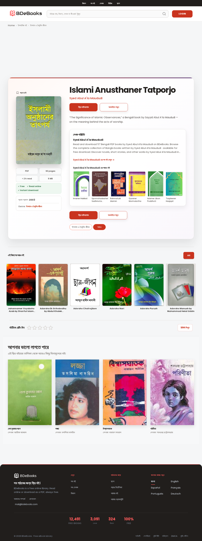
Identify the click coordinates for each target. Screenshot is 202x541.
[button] (21, 92)
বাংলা (153, 481)
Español (155, 487)
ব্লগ (118, 3)
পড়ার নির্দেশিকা (116, 487)
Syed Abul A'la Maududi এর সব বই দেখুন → (93, 159)
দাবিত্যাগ (165, 536)
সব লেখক (74, 487)
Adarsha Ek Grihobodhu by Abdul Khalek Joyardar (53, 310)
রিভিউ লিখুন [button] (185, 327)
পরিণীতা (153, 428)
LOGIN (182, 13)
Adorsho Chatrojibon (85, 308)
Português (157, 493)
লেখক (102, 3)
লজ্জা (57, 428)
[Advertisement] (101, 52)
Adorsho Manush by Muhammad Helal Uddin (180, 310)
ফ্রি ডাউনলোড (83, 107)
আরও (99, 227)
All (188, 255)
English (175, 481)
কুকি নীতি (156, 536)
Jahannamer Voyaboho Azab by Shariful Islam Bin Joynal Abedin (21, 310)
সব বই (93, 3)
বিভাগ (84, 3)
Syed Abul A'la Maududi (85, 98)
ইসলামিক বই (22, 25)
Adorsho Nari (117, 308)
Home (11, 25)
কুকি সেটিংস (184, 536)
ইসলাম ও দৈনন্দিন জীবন (38, 25)
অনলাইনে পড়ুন (114, 107)
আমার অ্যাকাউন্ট (117, 499)
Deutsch (176, 493)
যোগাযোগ (32, 498)
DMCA (174, 536)
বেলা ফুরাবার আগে (14, 428)
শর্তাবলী (137, 536)
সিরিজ (110, 3)
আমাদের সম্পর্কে (19, 498)
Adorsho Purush (148, 308)
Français (176, 487)
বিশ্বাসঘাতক (107, 428)
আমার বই (114, 493)
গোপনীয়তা (146, 536)
